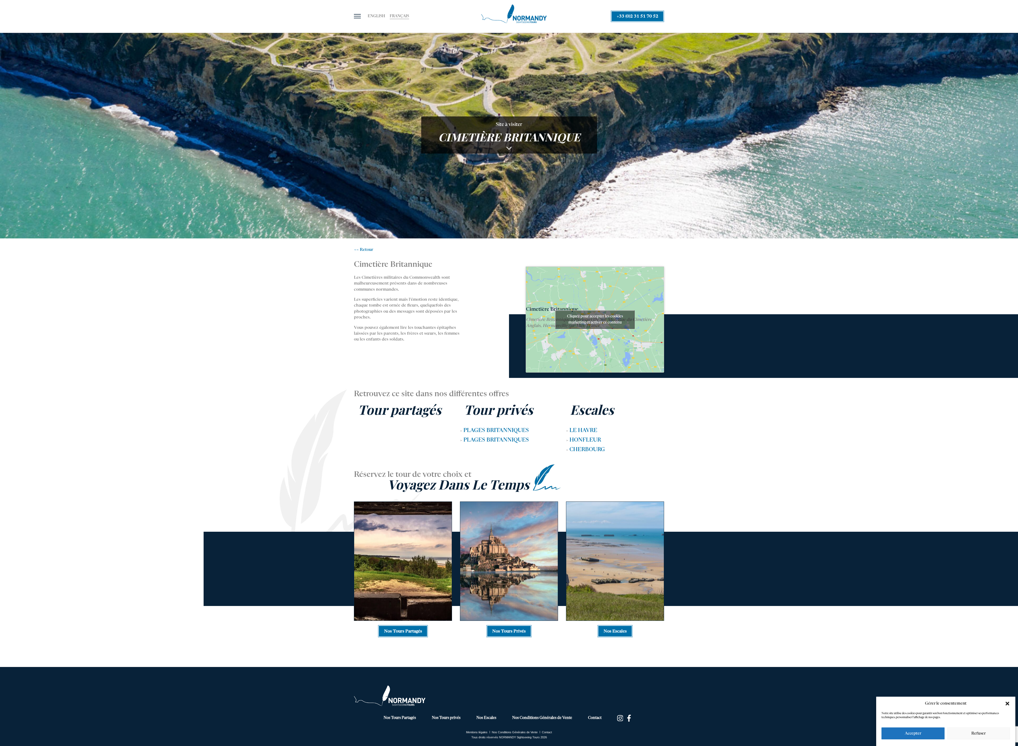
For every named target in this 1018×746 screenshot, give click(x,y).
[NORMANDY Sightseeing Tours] (514, 14)
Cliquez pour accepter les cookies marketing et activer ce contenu (595, 319)
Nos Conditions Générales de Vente (542, 718)
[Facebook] (630, 718)
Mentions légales (477, 732)
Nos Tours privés (446, 718)
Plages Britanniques (496, 430)
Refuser (978, 733)
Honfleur (585, 440)
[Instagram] (620, 718)
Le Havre (583, 430)
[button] (1007, 703)
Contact (595, 718)
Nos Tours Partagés (400, 718)
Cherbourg (587, 449)
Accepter (913, 733)
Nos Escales (486, 718)
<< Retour (363, 250)
